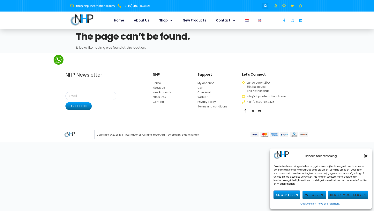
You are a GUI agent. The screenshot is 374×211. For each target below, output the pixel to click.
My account (206, 83)
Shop (163, 20)
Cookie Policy (308, 203)
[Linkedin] (259, 111)
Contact (223, 20)
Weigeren (314, 195)
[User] (275, 5)
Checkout (204, 92)
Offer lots (159, 97)
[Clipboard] (300, 5)
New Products (194, 20)
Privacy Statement (329, 203)
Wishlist (203, 97)
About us (141, 20)
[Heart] (283, 5)
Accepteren (287, 195)
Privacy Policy (207, 102)
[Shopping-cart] (292, 5)
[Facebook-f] (245, 111)
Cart (201, 88)
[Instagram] (252, 111)
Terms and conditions (212, 106)
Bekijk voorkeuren (348, 195)
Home (119, 20)
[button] (366, 156)
